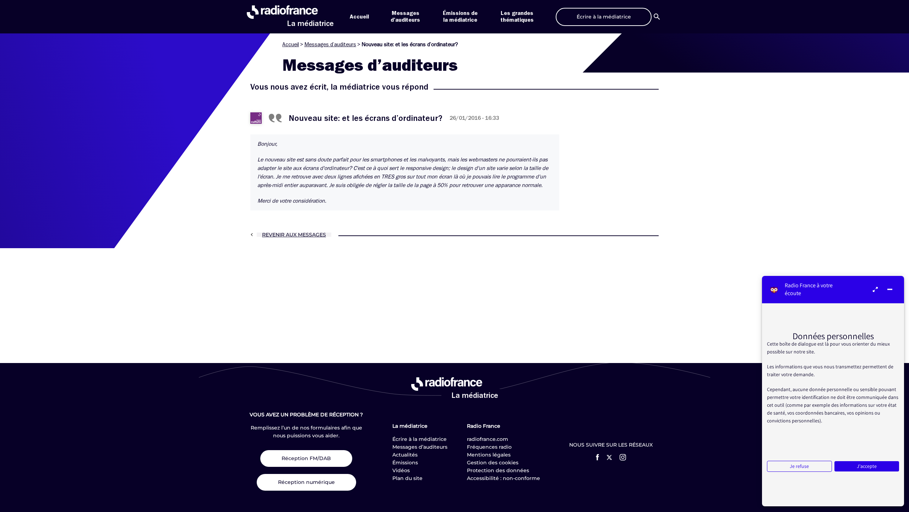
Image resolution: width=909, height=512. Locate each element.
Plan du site (407, 478)
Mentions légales (489, 455)
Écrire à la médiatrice (419, 439)
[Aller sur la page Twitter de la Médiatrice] (609, 457)
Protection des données (498, 470)
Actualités (405, 455)
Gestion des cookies (492, 462)
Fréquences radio (489, 447)
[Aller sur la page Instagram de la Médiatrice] (623, 457)
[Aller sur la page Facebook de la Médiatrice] (597, 457)
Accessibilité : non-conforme (503, 478)
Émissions (405, 462)
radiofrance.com (487, 439)
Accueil (359, 17)
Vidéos (401, 470)
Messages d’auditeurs (330, 44)
